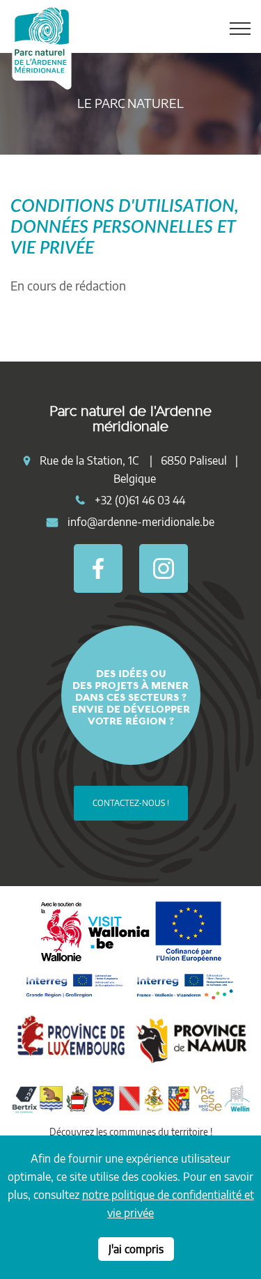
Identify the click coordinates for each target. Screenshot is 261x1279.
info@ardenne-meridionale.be (141, 522)
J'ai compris (136, 1249)
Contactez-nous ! (131, 803)
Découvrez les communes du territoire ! (130, 1132)
